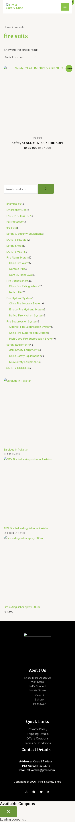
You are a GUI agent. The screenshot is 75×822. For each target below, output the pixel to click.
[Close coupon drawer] (8, 811)
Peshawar (39, 704)
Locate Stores (37, 690)
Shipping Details (38, 734)
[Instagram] (48, 791)
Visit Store (37, 682)
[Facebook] (33, 791)
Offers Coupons (38, 738)
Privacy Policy (37, 729)
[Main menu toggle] (65, 7)
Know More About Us (37, 677)
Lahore (39, 699)
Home (7, 27)
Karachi (39, 695)
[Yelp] (26, 791)
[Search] (46, 189)
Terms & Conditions (37, 743)
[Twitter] (41, 791)
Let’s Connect (37, 686)
